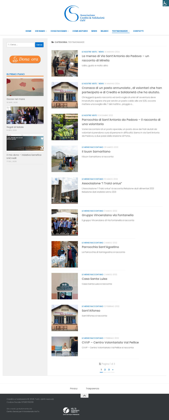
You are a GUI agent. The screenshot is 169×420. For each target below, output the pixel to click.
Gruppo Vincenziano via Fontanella (107, 215)
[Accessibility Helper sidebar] (166, 3)
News (94, 31)
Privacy (74, 388)
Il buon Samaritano (96, 151)
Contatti (138, 31)
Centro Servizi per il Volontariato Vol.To (23, 411)
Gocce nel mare (16, 99)
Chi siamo (40, 31)
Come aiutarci (80, 31)
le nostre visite (89, 51)
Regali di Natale (15, 127)
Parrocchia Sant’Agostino (100, 247)
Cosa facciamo (59, 31)
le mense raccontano (92, 147)
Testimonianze (120, 31)
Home (28, 31)
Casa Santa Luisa (94, 279)
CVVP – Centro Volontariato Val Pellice (110, 342)
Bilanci (104, 31)
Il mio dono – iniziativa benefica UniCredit (24, 156)
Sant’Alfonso (91, 311)
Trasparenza (92, 388)
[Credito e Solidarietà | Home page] (84, 13)
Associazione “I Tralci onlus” (102, 183)
